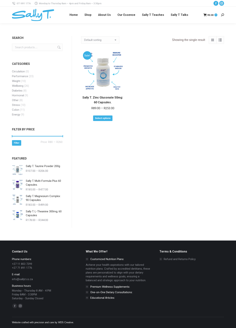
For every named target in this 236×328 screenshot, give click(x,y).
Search (58, 47)
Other (15, 100)
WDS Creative (65, 322)
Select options (103, 118)
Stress (16, 105)
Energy (16, 114)
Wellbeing (17, 85)
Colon (15, 109)
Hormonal (18, 95)
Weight (16, 81)
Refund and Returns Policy (180, 259)
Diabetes (17, 90)
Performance (20, 76)
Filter (16, 143)
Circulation (18, 71)
